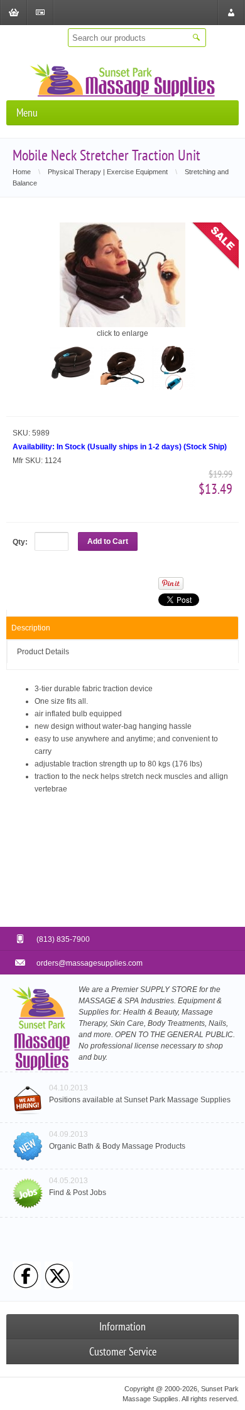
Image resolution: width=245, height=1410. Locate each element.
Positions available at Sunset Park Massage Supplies (140, 1099)
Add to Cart (107, 541)
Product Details (43, 651)
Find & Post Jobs (77, 1192)
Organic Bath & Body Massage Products (117, 1146)
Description (30, 628)
